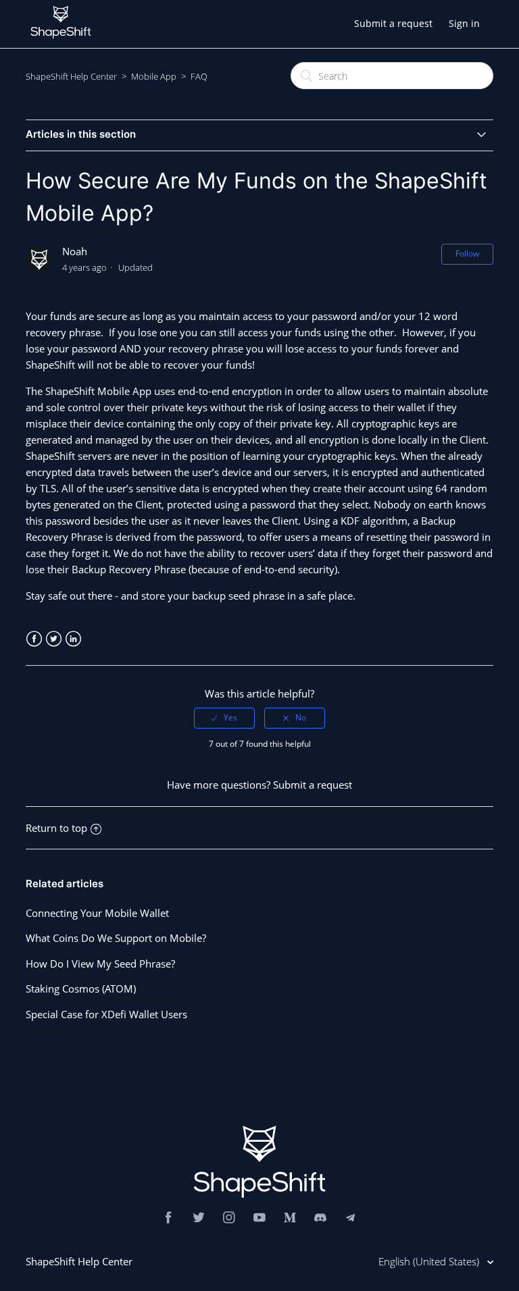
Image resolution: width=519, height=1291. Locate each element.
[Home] (60, 42)
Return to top (56, 828)
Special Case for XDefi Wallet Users (106, 1014)
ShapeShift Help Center (71, 76)
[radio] (224, 718)
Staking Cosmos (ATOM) (81, 988)
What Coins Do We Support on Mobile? (116, 938)
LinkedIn (73, 639)
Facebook (34, 639)
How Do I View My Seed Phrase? (100, 963)
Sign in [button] (464, 23)
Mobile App (153, 76)
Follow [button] (467, 253)
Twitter (53, 639)
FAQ (199, 76)
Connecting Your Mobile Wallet (97, 913)
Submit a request (393, 23)
